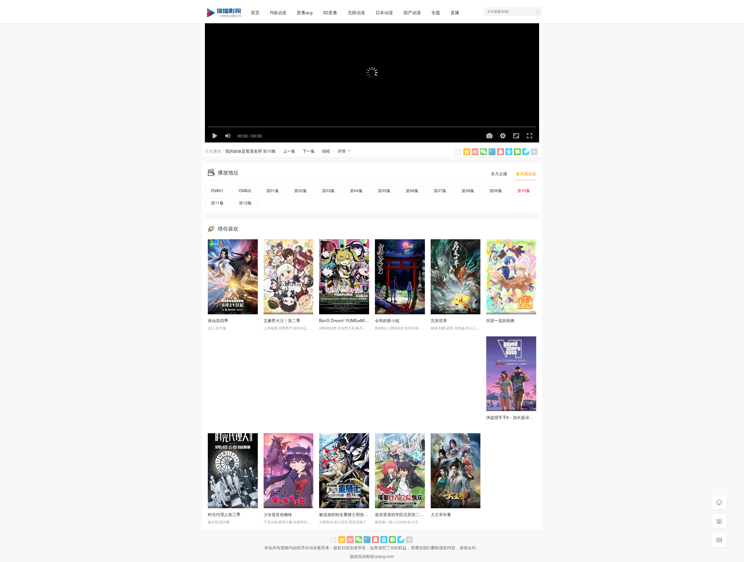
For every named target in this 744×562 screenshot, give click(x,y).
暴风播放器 (526, 173)
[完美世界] (456, 276)
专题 (435, 12)
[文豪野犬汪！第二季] (289, 276)
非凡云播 (499, 173)
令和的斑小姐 (387, 320)
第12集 (245, 203)
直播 (454, 12)
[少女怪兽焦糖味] (289, 470)
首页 (255, 12)
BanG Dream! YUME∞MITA (344, 320)
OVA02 (245, 190)
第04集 (356, 190)
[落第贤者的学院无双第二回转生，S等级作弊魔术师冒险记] (400, 470)
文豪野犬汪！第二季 (282, 320)
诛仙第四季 (218, 320)
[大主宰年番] (456, 470)
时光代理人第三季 (224, 514)
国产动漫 (412, 12)
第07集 (440, 190)
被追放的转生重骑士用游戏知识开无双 (353, 514)
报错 (326, 151)
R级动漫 (278, 12)
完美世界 (439, 320)
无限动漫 (356, 12)
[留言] (719, 540)
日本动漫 (384, 12)
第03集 (328, 190)
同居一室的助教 (500, 320)
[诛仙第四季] (233, 276)
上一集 (289, 151)
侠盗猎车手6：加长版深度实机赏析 (518, 417)
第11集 (217, 203)
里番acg (304, 12)
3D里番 (330, 12)
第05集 (384, 190)
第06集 (412, 190)
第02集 (300, 190)
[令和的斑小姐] (400, 276)
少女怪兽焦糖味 (278, 514)
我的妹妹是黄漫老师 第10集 (250, 151)
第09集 (495, 190)
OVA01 (217, 190)
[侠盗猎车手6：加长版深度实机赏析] (511, 373)
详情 (342, 151)
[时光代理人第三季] (233, 470)
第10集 (523, 190)
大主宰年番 (441, 514)
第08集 (468, 190)
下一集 (309, 151)
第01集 (272, 190)
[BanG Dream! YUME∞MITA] (344, 276)
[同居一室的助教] (511, 276)
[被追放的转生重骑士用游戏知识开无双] (344, 470)
